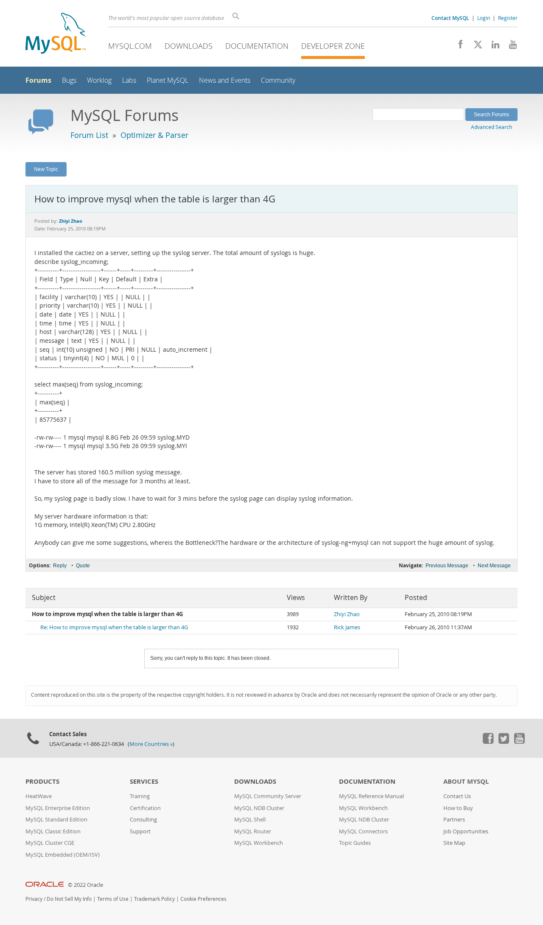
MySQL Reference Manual (371, 796)
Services (144, 781)
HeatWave (38, 796)
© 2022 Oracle (85, 885)
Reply (60, 566)
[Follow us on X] (475, 46)
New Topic (46, 168)
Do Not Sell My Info (69, 899)
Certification (145, 808)
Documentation (256, 46)
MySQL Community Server (267, 796)
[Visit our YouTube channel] (510, 46)
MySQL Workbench (258, 843)
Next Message (494, 566)
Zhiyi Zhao (347, 614)
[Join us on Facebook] (457, 46)
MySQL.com (130, 46)
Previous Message (446, 566)
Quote (83, 566)
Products (42, 781)
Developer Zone (333, 46)
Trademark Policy (154, 899)
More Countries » (151, 744)
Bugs (69, 80)
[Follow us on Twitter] (503, 742)
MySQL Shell (250, 819)
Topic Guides (355, 843)
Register (508, 17)
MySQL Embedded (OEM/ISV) (62, 854)
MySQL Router (252, 831)
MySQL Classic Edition (53, 831)
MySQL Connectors (363, 831)
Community (278, 80)
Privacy (33, 899)
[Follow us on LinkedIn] (492, 46)
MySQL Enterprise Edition (57, 808)
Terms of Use (113, 899)
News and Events (224, 80)
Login (483, 17)
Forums (38, 80)
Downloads (189, 46)
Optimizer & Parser (154, 135)
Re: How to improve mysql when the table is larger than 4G (114, 627)
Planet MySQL (167, 80)
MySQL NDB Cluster (259, 808)
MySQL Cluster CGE (49, 843)
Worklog (99, 80)
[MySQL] (55, 34)
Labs (129, 80)
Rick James (347, 627)
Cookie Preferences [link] (203, 899)
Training (140, 796)
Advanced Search (491, 126)
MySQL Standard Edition (56, 819)
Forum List (89, 135)
